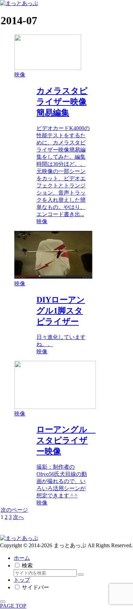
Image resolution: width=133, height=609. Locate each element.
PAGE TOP (13, 606)
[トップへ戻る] (2, 601)
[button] (81, 574)
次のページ (14, 510)
